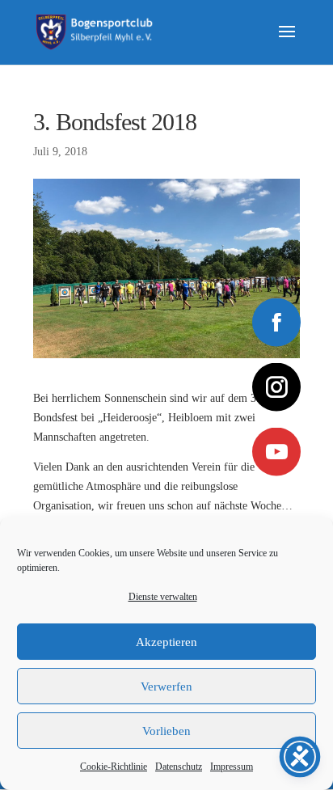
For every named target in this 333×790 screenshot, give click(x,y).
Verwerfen (166, 686)
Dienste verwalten (163, 596)
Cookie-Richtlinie (113, 766)
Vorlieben (166, 731)
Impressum (231, 766)
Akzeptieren (166, 642)
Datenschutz (178, 766)
